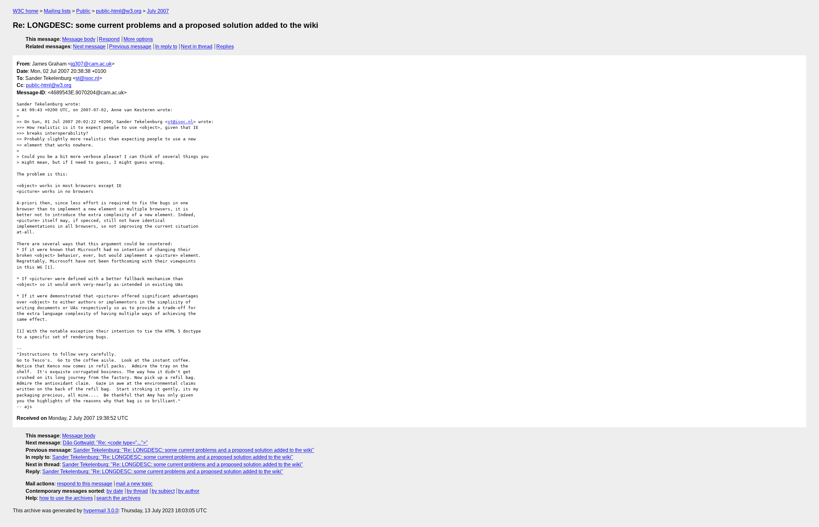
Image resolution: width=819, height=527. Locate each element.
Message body (78, 39)
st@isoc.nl (87, 78)
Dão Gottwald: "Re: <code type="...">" (105, 442)
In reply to (166, 46)
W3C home (25, 11)
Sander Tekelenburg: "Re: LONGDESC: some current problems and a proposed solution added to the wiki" (193, 450)
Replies (225, 46)
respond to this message (84, 483)
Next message (89, 46)
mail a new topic (134, 483)
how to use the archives (66, 498)
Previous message (130, 46)
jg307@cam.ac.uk (91, 64)
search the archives (118, 498)
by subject (163, 491)
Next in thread (196, 46)
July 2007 (158, 11)
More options (138, 39)
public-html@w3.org (118, 11)
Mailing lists (57, 11)
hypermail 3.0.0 (100, 510)
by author (188, 491)
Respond (109, 39)
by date (115, 491)
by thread (137, 491)
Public (83, 11)
